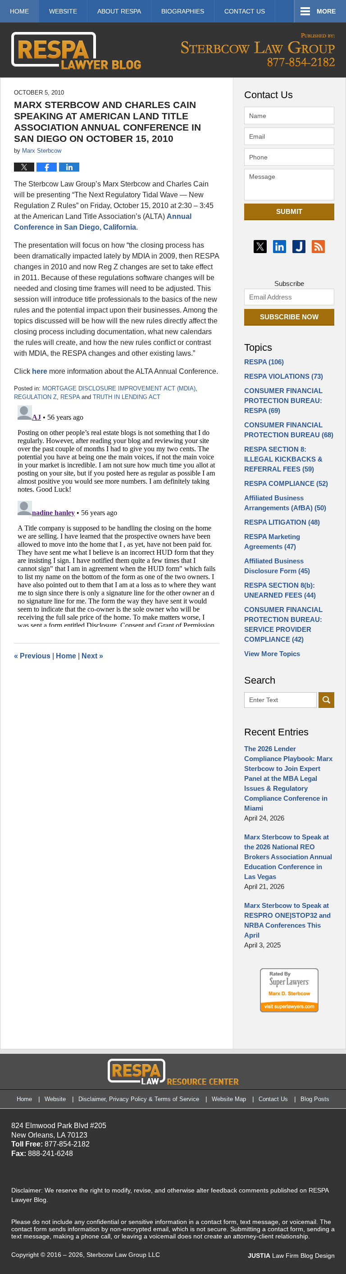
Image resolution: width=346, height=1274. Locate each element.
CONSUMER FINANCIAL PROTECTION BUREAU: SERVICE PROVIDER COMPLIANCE (283, 624)
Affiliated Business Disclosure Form (277, 566)
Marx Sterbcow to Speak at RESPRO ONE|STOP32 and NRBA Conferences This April (287, 920)
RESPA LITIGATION (282, 522)
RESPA (70, 397)
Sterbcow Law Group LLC (123, 1254)
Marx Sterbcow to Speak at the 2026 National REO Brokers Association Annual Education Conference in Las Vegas (288, 856)
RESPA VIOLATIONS (283, 376)
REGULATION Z (35, 397)
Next (92, 656)
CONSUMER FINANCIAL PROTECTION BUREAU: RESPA (283, 400)
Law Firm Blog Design (291, 1255)
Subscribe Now (289, 317)
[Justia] (299, 246)
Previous (32, 656)
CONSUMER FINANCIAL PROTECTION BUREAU (288, 430)
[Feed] (318, 246)
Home (19, 11)
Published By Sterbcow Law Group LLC (258, 50)
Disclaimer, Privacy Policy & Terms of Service (138, 1099)
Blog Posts (314, 1099)
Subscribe (289, 283)
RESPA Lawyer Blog (76, 50)
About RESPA (119, 11)
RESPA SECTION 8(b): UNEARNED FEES (280, 590)
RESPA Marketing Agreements (272, 541)
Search (326, 700)
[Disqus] (116, 514)
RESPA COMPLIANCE (286, 483)
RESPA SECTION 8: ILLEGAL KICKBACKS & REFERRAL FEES (283, 459)
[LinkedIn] (279, 246)
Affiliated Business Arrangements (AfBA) (285, 503)
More (326, 11)
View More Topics (272, 653)
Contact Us (273, 1099)
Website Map (229, 1099)
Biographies (182, 11)
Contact (244, 11)
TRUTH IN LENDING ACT (126, 397)
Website (63, 11)
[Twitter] (260, 246)
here (39, 371)
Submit (289, 211)
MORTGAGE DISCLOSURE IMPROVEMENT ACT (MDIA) (119, 388)
